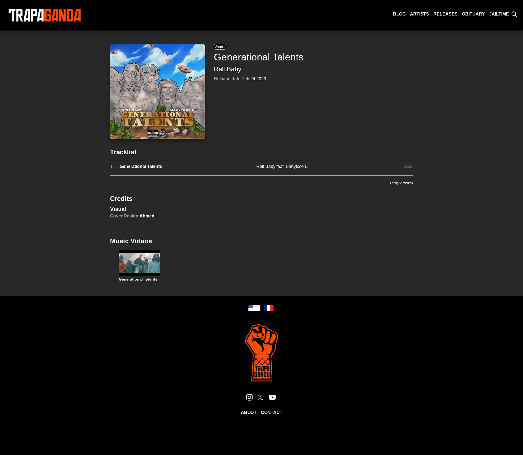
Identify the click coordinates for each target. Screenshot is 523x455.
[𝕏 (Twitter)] (260, 397)
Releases (445, 14)
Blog (399, 14)
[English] (254, 308)
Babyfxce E (297, 166)
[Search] (514, 14)
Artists (419, 14)
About (249, 412)
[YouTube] (272, 397)
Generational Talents (141, 166)
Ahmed (146, 216)
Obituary (473, 14)
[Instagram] (249, 397)
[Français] (269, 308)
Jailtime (499, 14)
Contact (271, 412)
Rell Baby (227, 69)
